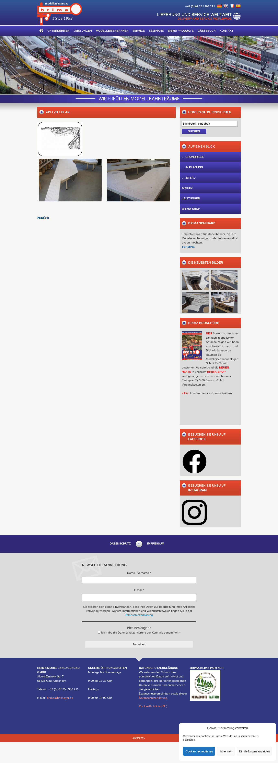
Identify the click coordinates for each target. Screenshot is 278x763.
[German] (219, 6)
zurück (43, 218)
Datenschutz (120, 543)
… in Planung (192, 167)
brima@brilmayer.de (60, 697)
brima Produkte (181, 30)
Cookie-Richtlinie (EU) (153, 706)
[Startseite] (41, 31)
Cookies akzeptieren (199, 751)
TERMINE (188, 246)
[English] (225, 6)
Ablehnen (226, 751)
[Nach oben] (139, 546)
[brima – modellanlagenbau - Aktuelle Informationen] (59, 24)
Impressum (155, 543)
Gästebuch (207, 30)
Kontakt (226, 30)
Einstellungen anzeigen (254, 751)
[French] (232, 6)
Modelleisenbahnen (112, 30)
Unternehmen (58, 30)
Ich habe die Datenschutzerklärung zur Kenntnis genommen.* (140, 632)
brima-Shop (191, 208)
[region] (139, 65)
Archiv (187, 188)
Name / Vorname (139, 572)
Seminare (156, 30)
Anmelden (139, 738)
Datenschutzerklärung (153, 697)
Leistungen (82, 30)
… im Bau (189, 177)
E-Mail (139, 589)
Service (138, 30)
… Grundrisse (193, 157)
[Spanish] (238, 6)
